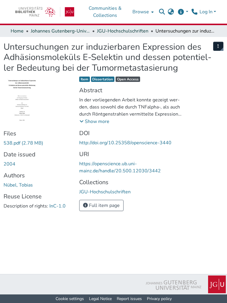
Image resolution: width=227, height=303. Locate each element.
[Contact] (194, 11)
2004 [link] (9, 164)
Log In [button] (207, 12)
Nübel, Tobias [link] (18, 185)
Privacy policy (159, 299)
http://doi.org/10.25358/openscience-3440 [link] (125, 143)
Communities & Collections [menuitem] (105, 12)
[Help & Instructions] (182, 11)
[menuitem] (142, 12)
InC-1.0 (57, 206)
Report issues (129, 299)
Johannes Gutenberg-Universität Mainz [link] (60, 31)
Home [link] (17, 31)
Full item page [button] (104, 205)
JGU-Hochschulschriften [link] (122, 31)
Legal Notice (100, 299)
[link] (45, 12)
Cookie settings (70, 299)
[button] (162, 11)
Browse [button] (140, 12)
